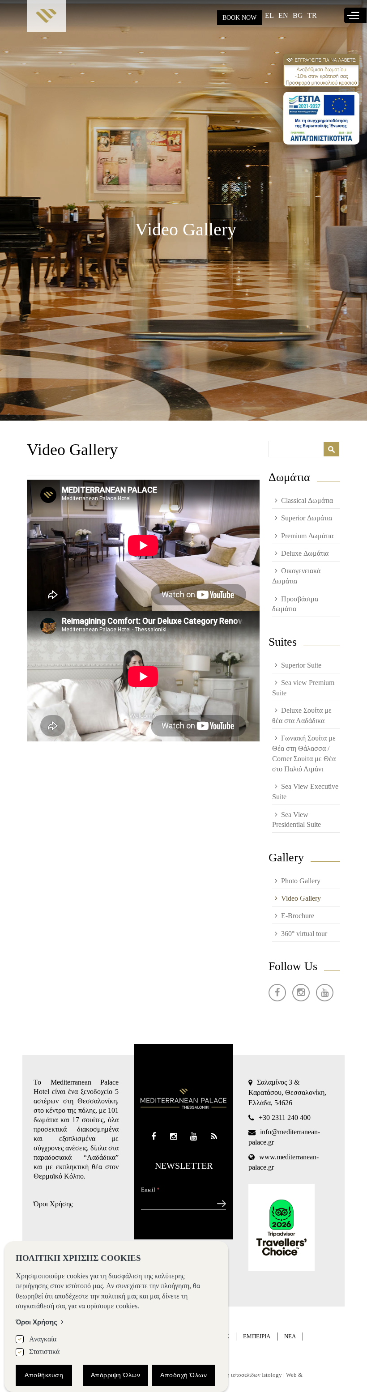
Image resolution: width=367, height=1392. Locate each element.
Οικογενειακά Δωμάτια (296, 576)
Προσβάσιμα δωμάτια (295, 604)
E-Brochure (297, 915)
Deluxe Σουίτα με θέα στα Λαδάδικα (302, 715)
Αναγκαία (42, 1339)
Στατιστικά (44, 1351)
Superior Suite (301, 665)
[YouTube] (324, 992)
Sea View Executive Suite (305, 791)
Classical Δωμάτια (307, 500)
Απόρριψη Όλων (116, 1375)
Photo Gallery (300, 881)
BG (298, 15)
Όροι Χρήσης (53, 1204)
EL (269, 15)
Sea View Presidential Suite (296, 820)
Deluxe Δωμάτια (305, 553)
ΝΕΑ (290, 1336)
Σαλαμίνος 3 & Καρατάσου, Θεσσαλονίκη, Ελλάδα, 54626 (287, 1092)
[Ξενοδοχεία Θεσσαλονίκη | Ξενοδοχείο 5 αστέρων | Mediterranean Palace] (46, 18)
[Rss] (213, 1136)
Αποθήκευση (44, 1375)
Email (150, 1189)
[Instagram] (301, 992)
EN (283, 15)
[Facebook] (277, 992)
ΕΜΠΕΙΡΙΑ (256, 1336)
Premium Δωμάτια (307, 536)
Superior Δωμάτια (306, 518)
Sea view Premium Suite (303, 688)
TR (312, 15)
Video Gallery (301, 898)
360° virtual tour (304, 933)
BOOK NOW (239, 17)
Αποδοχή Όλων (183, 1375)
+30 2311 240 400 (285, 1117)
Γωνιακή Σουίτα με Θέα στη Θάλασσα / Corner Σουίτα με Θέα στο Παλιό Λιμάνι (304, 753)
